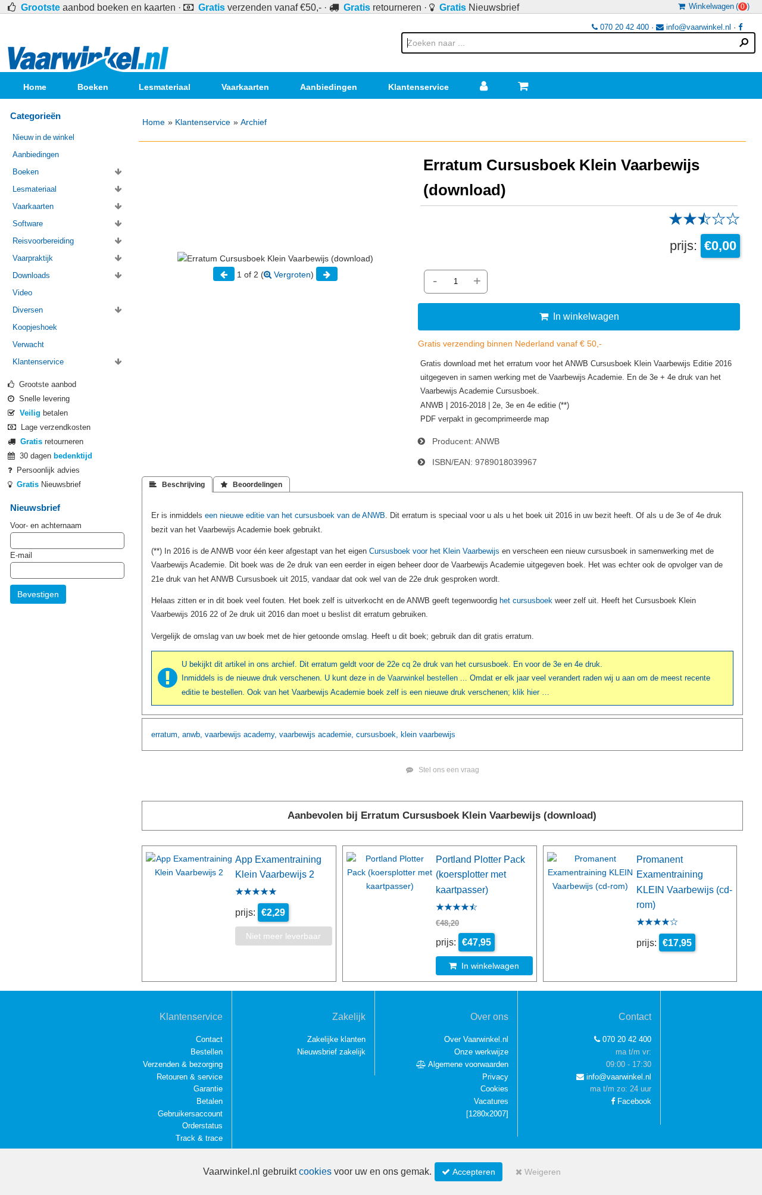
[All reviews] (704, 222)
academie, (336, 734)
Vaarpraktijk (33, 258)
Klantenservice (418, 87)
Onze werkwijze (481, 1051)
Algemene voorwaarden (467, 1064)
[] (487, 1113)
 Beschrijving (177, 484)
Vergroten (291, 274)
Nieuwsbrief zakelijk (331, 1051)
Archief (254, 122)
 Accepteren (468, 1172)
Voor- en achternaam (46, 525)
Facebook (633, 1101)
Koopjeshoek (35, 327)
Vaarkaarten (245, 87)
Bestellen (206, 1051)
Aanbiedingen (328, 87)
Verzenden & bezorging (183, 1064)
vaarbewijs (223, 734)
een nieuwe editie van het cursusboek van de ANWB (295, 515)
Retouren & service (190, 1076)
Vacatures (491, 1101)
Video (22, 293)
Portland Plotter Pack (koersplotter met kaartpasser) (480, 874)
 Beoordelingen (251, 484)
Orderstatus (202, 1125)
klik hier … (531, 692)
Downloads (31, 275)
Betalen (209, 1101)
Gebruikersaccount (190, 1113)
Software (28, 223)
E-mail (21, 555)
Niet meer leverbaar (283, 936)
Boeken (92, 87)
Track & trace (199, 1138)
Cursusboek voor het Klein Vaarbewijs (434, 551)
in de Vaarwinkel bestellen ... (417, 677)
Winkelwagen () (717, 6)
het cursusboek (525, 600)
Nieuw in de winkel (43, 137)
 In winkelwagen (579, 316)
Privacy (495, 1076)
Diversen (28, 310)
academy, (260, 734)
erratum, (165, 734)
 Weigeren (538, 1172)
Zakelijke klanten (336, 1039)
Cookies (494, 1088)
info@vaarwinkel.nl (697, 27)
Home (34, 87)
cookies (315, 1171)
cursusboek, (377, 734)
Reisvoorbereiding (43, 241)
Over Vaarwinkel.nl (476, 1039)
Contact (209, 1039)
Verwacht (28, 344)
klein (409, 734)
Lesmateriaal (164, 87)
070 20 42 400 (623, 27)
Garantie (208, 1088)
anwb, (192, 734)
